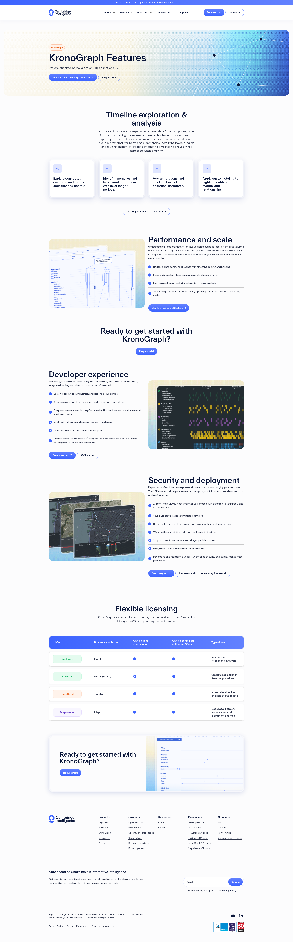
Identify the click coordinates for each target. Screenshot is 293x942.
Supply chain (135, 838)
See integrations (161, 573)
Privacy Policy (229, 890)
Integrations (194, 827)
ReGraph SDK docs (198, 838)
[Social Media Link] (233, 916)
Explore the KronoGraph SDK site (71, 77)
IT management (136, 848)
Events (161, 827)
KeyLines (103, 822)
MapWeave (104, 838)
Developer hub (60, 455)
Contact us (235, 12)
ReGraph (103, 827)
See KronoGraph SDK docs (167, 307)
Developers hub (196, 822)
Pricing (102, 843)
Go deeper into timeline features (145, 211)
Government (135, 827)
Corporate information (103, 926)
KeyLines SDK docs (198, 832)
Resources (143, 12)
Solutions (124, 12)
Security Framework (77, 926)
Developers (163, 12)
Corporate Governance (230, 838)
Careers (222, 827)
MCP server (87, 455)
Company (182, 12)
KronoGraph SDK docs (199, 843)
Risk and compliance (139, 843)
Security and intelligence (141, 832)
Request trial (214, 12)
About (221, 822)
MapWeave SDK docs (199, 848)
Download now (166, 2)
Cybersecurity (135, 822)
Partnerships (224, 832)
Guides (162, 822)
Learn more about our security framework (202, 573)
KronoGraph (105, 832)
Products (107, 12)
